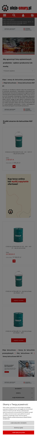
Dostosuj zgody (18, 427)
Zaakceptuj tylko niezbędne (18, 423)
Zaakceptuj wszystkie (18, 432)
